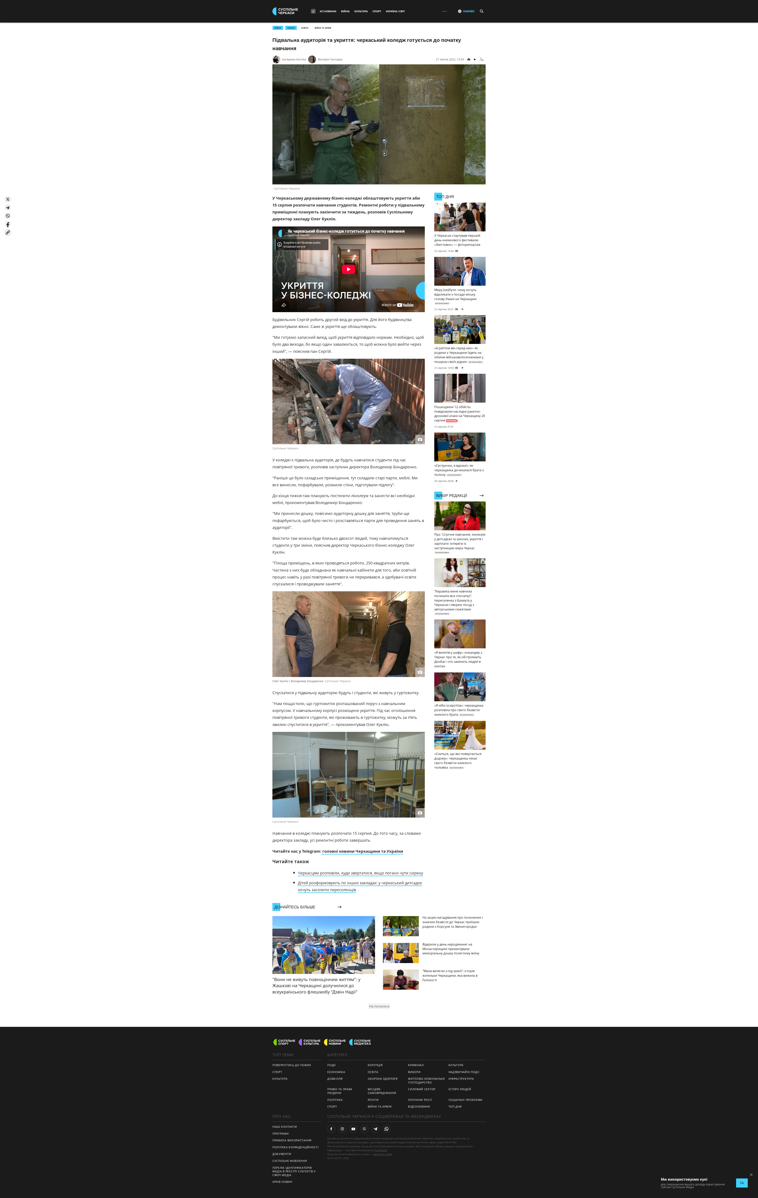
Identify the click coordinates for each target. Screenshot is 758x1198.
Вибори (414, 1072)
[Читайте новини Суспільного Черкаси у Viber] (364, 1129)
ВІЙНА (278, 27)
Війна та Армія (323, 27)
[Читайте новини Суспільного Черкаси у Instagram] (342, 1129)
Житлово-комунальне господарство (426, 1080)
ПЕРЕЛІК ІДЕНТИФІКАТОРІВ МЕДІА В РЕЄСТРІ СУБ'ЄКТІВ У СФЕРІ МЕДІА (294, 1171)
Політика (335, 1100)
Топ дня (455, 1106)
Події (331, 1065)
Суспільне (381, 1150)
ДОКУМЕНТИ (281, 1154)
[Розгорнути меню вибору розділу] (313, 11)
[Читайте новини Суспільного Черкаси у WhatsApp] (386, 1129)
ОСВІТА (291, 27)
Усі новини (328, 11)
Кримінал (416, 1065)
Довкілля (335, 1079)
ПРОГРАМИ (280, 1133)
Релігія (373, 1100)
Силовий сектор (421, 1089)
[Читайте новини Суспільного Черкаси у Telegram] (375, 1129)
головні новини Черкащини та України (362, 851)
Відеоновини (419, 1106)
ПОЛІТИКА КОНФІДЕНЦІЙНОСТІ (295, 1147)
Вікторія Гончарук (330, 59)
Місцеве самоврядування (382, 1091)
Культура (361, 11)
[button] (7, 199)
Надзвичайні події (463, 1072)
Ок (742, 1183)
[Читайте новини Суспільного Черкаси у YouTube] (353, 1129)
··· (444, 11)
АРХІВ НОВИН (282, 1182)
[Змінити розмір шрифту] (482, 59)
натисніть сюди (382, 1154)
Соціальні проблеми (465, 1100)
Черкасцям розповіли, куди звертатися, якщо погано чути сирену (360, 873)
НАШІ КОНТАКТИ (284, 1127)
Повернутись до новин (291, 1065)
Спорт (376, 11)
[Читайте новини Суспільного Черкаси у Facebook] (331, 1129)
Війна (345, 11)
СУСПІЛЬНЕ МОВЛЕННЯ (289, 1161)
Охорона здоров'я (383, 1079)
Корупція (375, 1065)
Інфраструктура (461, 1079)
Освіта (304, 27)
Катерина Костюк (294, 59)
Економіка (336, 1072)
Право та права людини (339, 1091)
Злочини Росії (420, 1100)
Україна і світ (395, 11)
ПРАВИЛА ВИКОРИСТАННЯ (291, 1140)
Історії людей (459, 1089)
